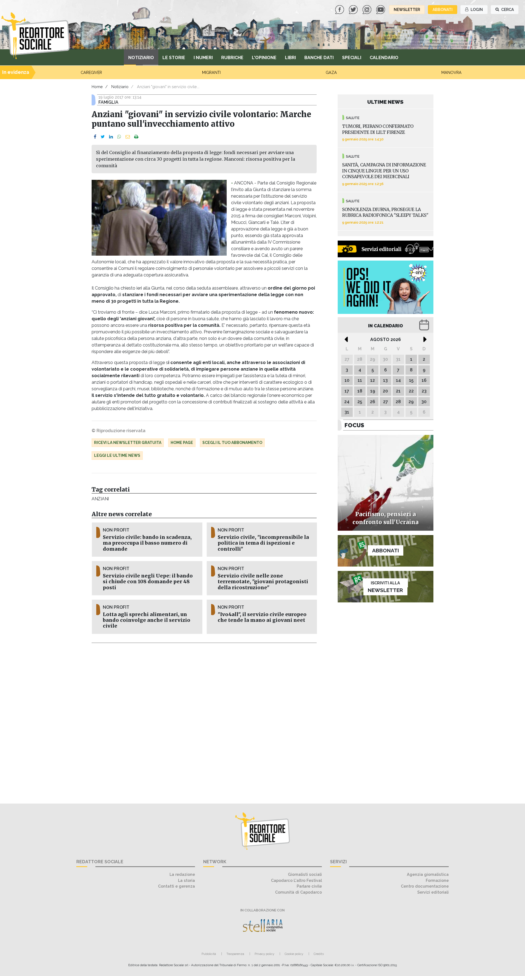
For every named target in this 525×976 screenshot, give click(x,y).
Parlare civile (309, 886)
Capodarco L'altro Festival (296, 880)
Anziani (100, 498)
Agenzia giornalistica (428, 874)
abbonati (443, 9)
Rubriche (232, 57)
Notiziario (141, 57)
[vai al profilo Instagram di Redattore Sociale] (367, 9)
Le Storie (173, 57)
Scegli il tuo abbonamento (232, 442)
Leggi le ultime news (117, 455)
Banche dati (319, 57)
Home (97, 86)
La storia (186, 880)
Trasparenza (235, 954)
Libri (290, 57)
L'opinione (264, 57)
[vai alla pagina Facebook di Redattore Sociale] (340, 9)
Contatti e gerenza (176, 886)
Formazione (437, 880)
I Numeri (203, 57)
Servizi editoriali (433, 892)
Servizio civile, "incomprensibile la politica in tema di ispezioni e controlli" (263, 543)
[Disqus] (204, 720)
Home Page (182, 442)
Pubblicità (209, 954)
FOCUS (354, 425)
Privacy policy (264, 954)
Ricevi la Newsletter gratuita (127, 442)
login (476, 9)
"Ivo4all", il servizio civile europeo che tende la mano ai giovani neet (262, 617)
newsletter (407, 9)
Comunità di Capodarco (298, 892)
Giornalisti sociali (305, 874)
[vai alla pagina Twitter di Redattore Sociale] (354, 9)
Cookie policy (294, 954)
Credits (319, 954)
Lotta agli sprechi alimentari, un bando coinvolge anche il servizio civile (146, 620)
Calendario (384, 57)
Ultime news (385, 102)
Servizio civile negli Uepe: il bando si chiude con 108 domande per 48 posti (148, 581)
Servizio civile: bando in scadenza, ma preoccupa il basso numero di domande (147, 543)
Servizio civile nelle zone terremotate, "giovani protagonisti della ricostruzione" (263, 581)
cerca (507, 9)
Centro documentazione (425, 886)
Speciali (351, 57)
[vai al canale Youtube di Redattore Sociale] (381, 9)
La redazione (182, 874)
